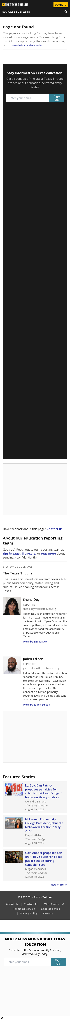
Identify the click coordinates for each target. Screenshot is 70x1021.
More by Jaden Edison (36, 704)
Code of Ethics (50, 908)
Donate (60, 4)
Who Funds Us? (54, 904)
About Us (12, 904)
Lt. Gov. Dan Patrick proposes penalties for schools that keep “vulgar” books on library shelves (43, 791)
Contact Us (31, 904)
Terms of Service (24, 908)
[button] (35, 976)
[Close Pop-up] (2, 1018)
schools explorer (16, 12)
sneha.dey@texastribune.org (39, 608)
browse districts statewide (24, 45)
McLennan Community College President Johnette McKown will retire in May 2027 (44, 825)
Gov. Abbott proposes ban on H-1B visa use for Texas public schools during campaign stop (43, 859)
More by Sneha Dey (35, 641)
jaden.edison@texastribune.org (41, 668)
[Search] (66, 12)
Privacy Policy (29, 913)
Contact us (54, 529)
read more (48, 553)
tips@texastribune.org (19, 553)
